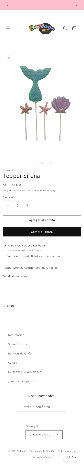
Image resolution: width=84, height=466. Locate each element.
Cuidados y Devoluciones (24, 372)
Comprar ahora (42, 232)
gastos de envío (14, 190)
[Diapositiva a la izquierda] (33, 162)
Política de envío (67, 451)
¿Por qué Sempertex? (22, 381)
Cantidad (8, 197)
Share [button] (11, 305)
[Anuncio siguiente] (76, 5)
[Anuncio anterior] (7, 5)
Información (16, 335)
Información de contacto (44, 457)
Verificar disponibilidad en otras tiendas (34, 256)
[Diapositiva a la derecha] (50, 162)
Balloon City (23, 450)
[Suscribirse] (62, 407)
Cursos (12, 362)
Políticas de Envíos (20, 353)
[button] (8, 28)
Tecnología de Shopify (42, 450)
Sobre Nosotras (18, 344)
